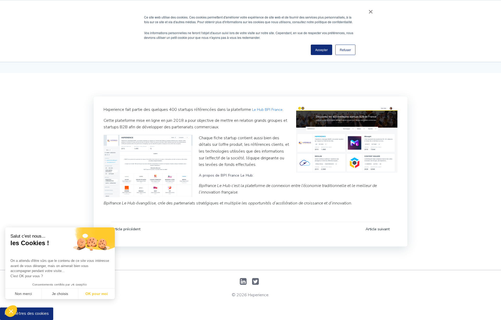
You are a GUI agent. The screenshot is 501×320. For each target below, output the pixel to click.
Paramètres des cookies (26, 313)
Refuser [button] (345, 49)
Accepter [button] (321, 49)
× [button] (371, 10)
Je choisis (60, 294)
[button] (11, 311)
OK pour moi (96, 294)
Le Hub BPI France (267, 109)
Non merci (23, 294)
